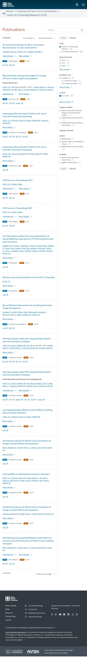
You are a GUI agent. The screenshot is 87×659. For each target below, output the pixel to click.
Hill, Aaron (15, 87)
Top (80, 656)
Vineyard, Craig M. (10, 312)
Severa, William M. (31, 89)
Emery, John (9, 248)
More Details (24, 56)
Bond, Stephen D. (9, 447)
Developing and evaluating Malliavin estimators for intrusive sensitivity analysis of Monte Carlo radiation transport (28, 540)
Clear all (73, 38)
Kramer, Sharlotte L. (22, 246)
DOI (4, 65)
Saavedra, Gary (18, 251)
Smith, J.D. (22, 51)
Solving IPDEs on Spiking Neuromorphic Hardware (26, 474)
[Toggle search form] (77, 4)
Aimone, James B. (46, 89)
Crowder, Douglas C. (35, 51)
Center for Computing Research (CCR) (26, 14)
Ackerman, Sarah (44, 248)
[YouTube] (60, 614)
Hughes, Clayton (31, 251)
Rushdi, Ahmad (36, 246)
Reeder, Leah (41, 383)
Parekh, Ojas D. (17, 89)
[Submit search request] (81, 30)
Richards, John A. (9, 315)
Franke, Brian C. (40, 87)
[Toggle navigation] (4, 13)
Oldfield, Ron (8, 246)
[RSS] (77, 614)
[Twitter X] (73, 614)
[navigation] (29, 38)
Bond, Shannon (38, 514)
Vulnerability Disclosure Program (56, 653)
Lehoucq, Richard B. (19, 154)
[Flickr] (64, 614)
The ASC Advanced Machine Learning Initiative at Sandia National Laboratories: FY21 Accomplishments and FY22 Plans (28, 239)
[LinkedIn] (69, 614)
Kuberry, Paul (20, 248)
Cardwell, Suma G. (10, 51)
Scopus (18, 103)
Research (10, 11)
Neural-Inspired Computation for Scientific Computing (28, 277)
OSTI (10, 65)
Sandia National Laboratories (15, 632)
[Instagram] (56, 614)
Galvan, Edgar (16, 184)
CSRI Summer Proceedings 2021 (17, 180)
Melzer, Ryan (23, 312)
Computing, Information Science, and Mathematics (37, 11)
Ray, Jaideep (31, 248)
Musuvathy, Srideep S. (37, 312)
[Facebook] (52, 614)
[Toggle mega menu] (83, 4)
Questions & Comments (60, 605)
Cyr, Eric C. (7, 251)
